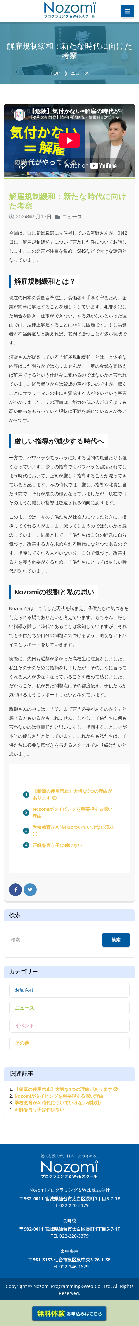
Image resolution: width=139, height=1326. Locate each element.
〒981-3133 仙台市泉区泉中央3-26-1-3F (69, 1259)
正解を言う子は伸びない (57, 845)
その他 (22, 1043)
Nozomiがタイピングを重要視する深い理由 (59, 1096)
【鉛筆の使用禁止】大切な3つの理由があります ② (66, 1089)
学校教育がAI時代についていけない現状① (58, 1102)
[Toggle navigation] (127, 11)
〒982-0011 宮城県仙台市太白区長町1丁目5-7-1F (69, 1198)
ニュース (80, 73)
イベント (24, 1025)
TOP (55, 73)
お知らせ (24, 990)
